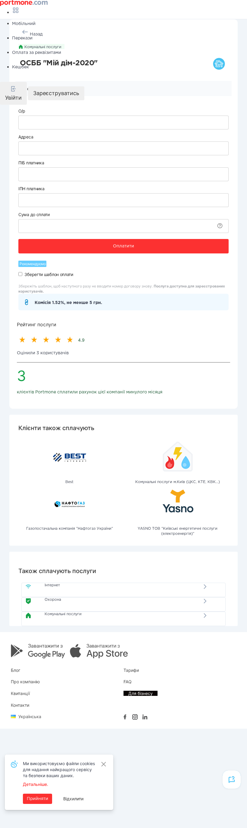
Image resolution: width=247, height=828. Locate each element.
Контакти (20, 705)
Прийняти (37, 799)
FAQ (128, 681)
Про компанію (25, 681)
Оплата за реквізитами (36, 52)
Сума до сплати (34, 214)
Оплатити (123, 246)
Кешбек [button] (20, 67)
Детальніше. (35, 784)
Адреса (25, 136)
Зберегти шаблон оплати (48, 274)
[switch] (20, 274)
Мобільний (24, 24)
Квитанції (20, 693)
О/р (21, 110)
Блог (15, 670)
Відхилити (73, 798)
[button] (13, 93)
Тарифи (131, 670)
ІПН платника (31, 188)
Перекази (22, 38)
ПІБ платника (31, 162)
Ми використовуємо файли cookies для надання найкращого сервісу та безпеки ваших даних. (59, 769)
